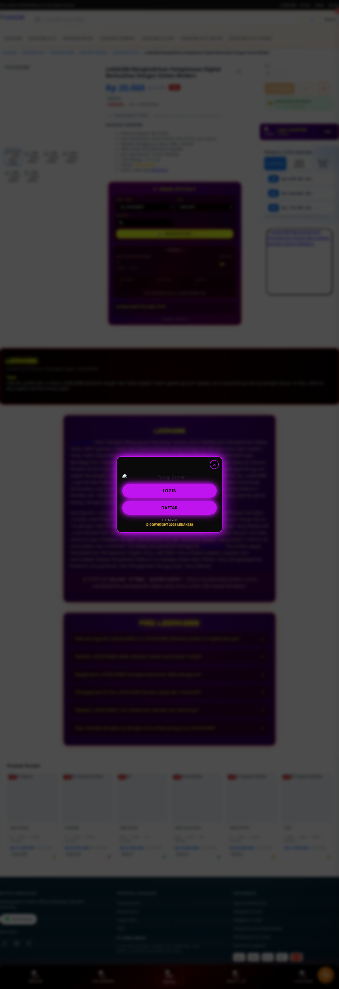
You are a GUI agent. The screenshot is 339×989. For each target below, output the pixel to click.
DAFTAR (169, 507)
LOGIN (170, 490)
